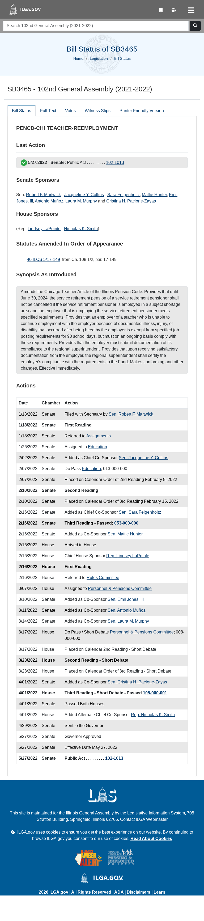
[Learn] (161, 10)
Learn (159, 892)
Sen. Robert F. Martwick (131, 414)
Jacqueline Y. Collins (84, 194)
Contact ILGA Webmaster (144, 819)
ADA (119, 892)
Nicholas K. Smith (81, 228)
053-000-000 (126, 523)
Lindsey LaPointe (44, 228)
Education (97, 447)
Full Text (48, 110)
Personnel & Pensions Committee (120, 588)
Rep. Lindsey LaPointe (127, 556)
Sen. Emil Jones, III (126, 599)
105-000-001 (155, 693)
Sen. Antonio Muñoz (127, 610)
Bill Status (21, 110)
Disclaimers (138, 892)
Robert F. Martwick (43, 194)
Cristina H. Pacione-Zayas (131, 201)
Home (78, 58)
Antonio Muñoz (49, 201)
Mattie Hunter (154, 194)
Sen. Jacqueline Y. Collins (143, 457)
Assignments (98, 436)
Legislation (99, 58)
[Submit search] (195, 26)
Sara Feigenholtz (123, 194)
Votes (70, 110)
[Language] (173, 10)
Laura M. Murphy (81, 201)
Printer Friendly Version (142, 110)
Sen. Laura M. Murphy (128, 621)
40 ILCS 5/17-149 (43, 259)
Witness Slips (97, 110)
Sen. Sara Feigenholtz (140, 512)
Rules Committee (103, 577)
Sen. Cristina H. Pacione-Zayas (137, 682)
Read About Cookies (151, 838)
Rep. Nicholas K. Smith (153, 714)
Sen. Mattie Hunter (125, 534)
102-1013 (115, 162)
